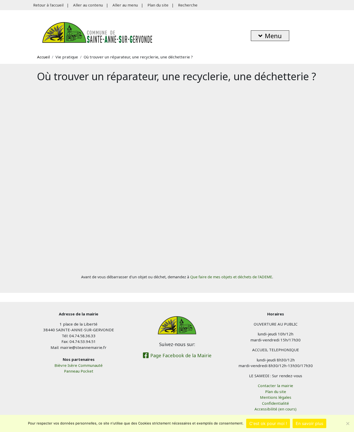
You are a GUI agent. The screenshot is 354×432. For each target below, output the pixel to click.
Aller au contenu (88, 5)
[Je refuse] (347, 423)
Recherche (187, 5)
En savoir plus (309, 423)
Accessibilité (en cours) (275, 408)
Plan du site (157, 5)
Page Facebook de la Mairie (180, 355)
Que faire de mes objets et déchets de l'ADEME (231, 276)
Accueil (43, 56)
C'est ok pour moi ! (268, 423)
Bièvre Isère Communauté (78, 365)
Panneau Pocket (78, 371)
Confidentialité (275, 403)
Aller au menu (125, 5)
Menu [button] (273, 35)
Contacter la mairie (275, 385)
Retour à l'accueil (48, 5)
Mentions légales (275, 397)
